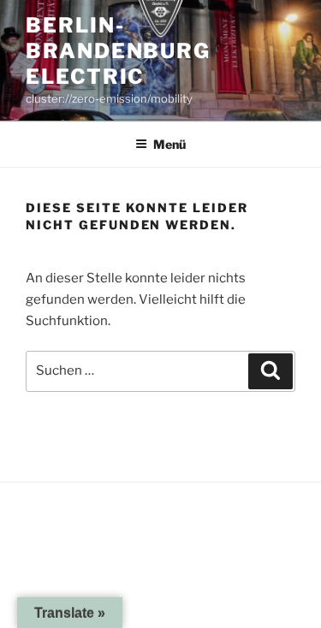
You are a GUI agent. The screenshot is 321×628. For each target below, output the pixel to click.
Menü (169, 144)
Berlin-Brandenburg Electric (118, 51)
